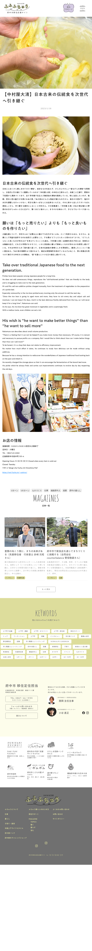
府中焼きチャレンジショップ (16, 838)
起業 (60, 577)
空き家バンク (10, 833)
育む (32, 830)
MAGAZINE (33, 819)
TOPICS (33, 822)
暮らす (33, 827)
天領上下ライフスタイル (14, 828)
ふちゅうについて (11, 809)
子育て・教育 (10, 824)
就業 (65, 490)
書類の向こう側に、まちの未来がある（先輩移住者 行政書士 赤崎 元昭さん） (24, 554)
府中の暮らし (75, 490)
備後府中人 (55, 490)
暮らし (7, 819)
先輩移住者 (20, 577)
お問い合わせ (58, 814)
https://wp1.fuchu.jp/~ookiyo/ (14, 472)
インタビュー (9, 577)
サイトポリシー (58, 819)
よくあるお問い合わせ (61, 809)
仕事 (46, 490)
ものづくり (37, 490)
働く (32, 825)
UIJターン (25, 490)
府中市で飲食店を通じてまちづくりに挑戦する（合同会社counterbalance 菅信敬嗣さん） (66, 554)
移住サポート (34, 814)
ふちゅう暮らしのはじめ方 (39, 809)
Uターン (14, 490)
